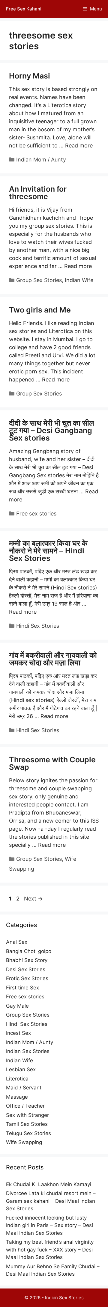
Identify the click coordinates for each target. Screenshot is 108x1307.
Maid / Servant (23, 1088)
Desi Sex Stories (25, 969)
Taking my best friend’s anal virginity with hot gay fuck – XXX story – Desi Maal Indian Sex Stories (50, 1249)
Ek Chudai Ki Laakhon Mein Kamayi (48, 1184)
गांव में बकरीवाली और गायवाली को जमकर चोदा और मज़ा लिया (53, 659)
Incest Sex (18, 1033)
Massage (17, 1097)
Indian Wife (79, 280)
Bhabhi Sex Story (26, 960)
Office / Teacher (25, 1106)
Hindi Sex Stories (37, 626)
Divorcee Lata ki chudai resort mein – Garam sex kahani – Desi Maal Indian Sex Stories (51, 1200)
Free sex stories (36, 513)
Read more (79, 145)
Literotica (17, 1079)
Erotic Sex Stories (27, 978)
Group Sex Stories (39, 280)
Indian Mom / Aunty (41, 159)
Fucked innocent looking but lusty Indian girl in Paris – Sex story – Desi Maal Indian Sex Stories (49, 1225)
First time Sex (22, 988)
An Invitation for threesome (38, 192)
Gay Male (17, 1006)
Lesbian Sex (21, 1069)
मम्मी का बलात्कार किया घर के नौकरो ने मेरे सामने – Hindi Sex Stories (48, 551)
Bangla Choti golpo (28, 951)
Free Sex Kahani (23, 9)
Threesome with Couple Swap (52, 763)
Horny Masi (29, 75)
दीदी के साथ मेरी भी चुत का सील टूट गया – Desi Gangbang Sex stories (51, 430)
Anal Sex (16, 942)
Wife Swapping (24, 1142)
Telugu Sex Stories (28, 1133)
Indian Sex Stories (28, 1051)
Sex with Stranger (27, 1115)
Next (33, 898)
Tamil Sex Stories (27, 1124)
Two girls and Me (40, 309)
